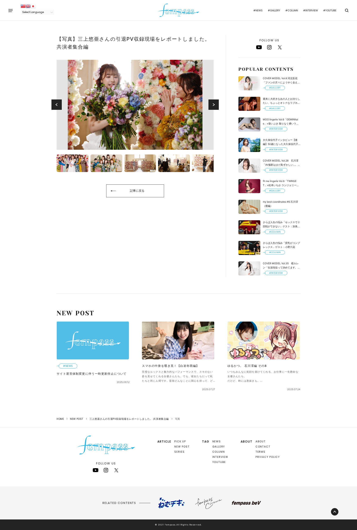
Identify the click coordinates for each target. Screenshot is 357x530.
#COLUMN (291, 10)
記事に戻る (137, 190)
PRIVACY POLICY (268, 457)
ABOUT (261, 441)
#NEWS (258, 10)
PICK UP (180, 441)
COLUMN (218, 451)
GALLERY (218, 446)
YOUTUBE (219, 462)
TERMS (260, 451)
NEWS (216, 441)
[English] (28, 6)
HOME (60, 419)
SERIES (179, 451)
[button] (56, 104)
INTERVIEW (220, 457)
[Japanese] (33, 6)
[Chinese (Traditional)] (23, 6)
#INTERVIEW (310, 10)
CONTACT (263, 446)
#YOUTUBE (329, 10)
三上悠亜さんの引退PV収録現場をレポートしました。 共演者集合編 (129, 419)
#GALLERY (274, 10)
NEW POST (76, 419)
